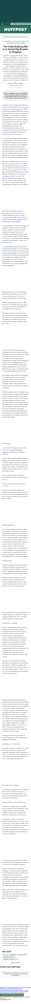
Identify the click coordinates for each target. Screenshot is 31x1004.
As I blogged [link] (14, 263)
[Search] (8, 24)
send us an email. (22, 98)
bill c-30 (5, 954)
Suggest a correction (15, 962)
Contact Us (13, 990)
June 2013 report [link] (10, 369)
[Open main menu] (2, 24)
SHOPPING (10, 989)
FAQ (22, 973)
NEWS (2, 987)
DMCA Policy (18, 991)
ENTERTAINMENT (14, 987)
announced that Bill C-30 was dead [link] (11, 134)
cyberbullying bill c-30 (10, 959)
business (12, 954)
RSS (17, 990)
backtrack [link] (13, 170)
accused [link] (11, 115)
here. (23, 43)
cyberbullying (22, 954)
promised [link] (16, 165)
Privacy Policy (9, 993)
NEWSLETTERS (17, 989)
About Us (2, 990)
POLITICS (6, 987)
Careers (23, 990)
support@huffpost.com (15, 975)
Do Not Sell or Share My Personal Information (12, 994)
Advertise (7, 990)
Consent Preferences (18, 993)
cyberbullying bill (9, 957)
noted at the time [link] (9, 246)
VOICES (24, 987)
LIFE (21, 987)
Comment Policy (10, 991)
